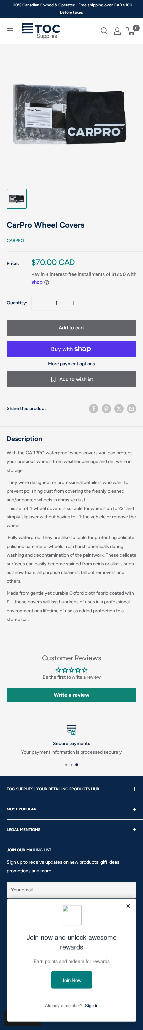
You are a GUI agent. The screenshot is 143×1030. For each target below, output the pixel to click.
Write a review (71, 695)
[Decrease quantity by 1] (39, 303)
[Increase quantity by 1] (74, 303)
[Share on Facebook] (93, 408)
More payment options (71, 364)
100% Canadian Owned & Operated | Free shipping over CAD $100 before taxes (71, 9)
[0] (131, 31)
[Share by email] (131, 408)
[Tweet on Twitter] (119, 408)
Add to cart (71, 328)
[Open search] (104, 31)
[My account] (117, 31)
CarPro (15, 240)
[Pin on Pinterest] (106, 408)
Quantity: (17, 303)
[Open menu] (10, 30)
